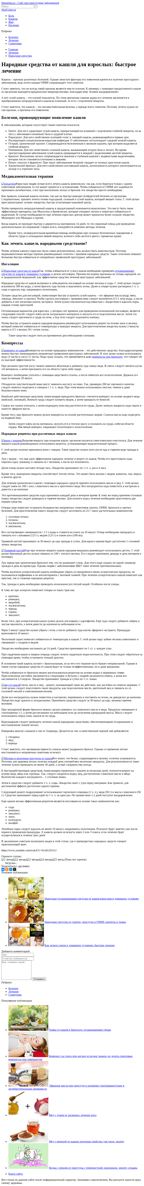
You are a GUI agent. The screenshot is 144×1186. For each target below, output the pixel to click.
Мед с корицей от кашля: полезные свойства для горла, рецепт (86, 1141)
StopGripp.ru (8, 9)
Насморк (13, 25)
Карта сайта (15, 1173)
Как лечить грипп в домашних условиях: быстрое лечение (80, 945)
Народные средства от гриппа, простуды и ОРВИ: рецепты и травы (85, 921)
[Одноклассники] (6, 869)
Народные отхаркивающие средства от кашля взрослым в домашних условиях (92, 898)
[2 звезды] (20, 859)
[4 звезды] (46, 859)
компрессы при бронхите (107, 356)
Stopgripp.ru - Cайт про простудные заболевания (30, 2)
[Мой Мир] (10, 869)
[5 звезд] (58, 859)
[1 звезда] (7, 859)
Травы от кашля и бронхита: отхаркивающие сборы (80, 1029)
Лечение (13, 40)
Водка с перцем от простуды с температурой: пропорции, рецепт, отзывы (93, 1167)
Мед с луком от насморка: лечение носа (72, 1115)
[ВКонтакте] (3, 869)
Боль (11, 15)
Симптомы (15, 43)
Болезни (13, 37)
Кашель (13, 18)
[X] (14, 869)
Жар (11, 22)
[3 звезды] (33, 859)
